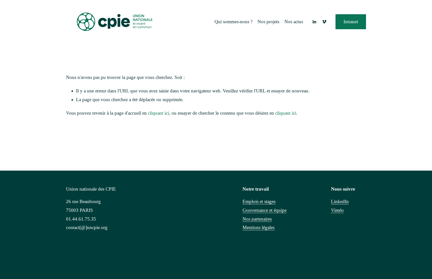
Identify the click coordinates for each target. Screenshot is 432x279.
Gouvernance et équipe (264, 210)
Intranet (351, 21)
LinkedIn (340, 201)
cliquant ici (158, 113)
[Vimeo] (324, 21)
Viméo (337, 210)
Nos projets (268, 21)
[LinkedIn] (314, 21)
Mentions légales (258, 227)
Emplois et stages (259, 201)
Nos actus (293, 21)
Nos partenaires (257, 219)
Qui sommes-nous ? (233, 21)
